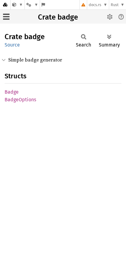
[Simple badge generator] (17, 4)
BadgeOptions (20, 100)
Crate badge (58, 17)
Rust (115, 4)
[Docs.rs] (5, 4)
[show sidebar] (6, 17)
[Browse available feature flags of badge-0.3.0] (43, 4)
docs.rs (95, 4)
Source (12, 45)
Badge (12, 92)
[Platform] (32, 4)
